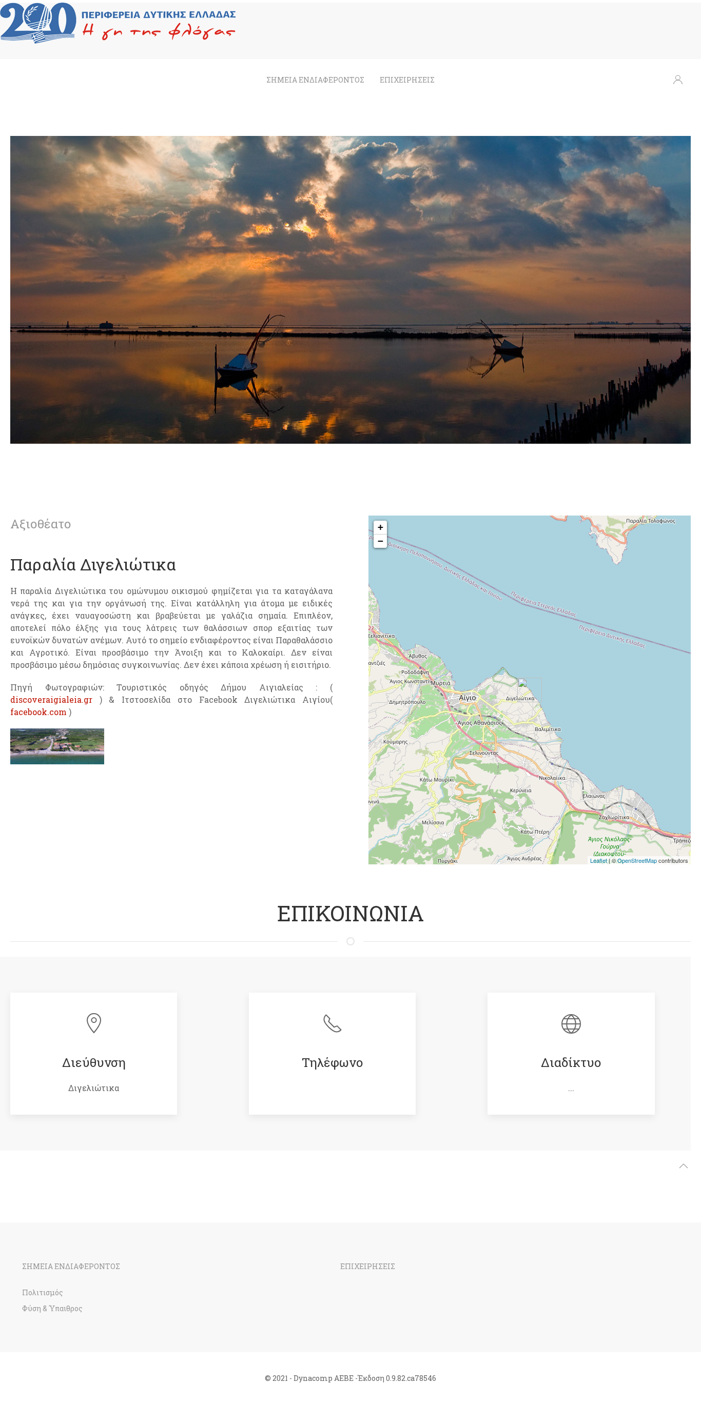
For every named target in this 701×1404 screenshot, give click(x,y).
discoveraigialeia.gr (51, 699)
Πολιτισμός (42, 1292)
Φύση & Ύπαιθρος (52, 1308)
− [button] (380, 541)
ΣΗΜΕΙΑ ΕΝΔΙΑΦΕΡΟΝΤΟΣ (315, 80)
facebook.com (38, 711)
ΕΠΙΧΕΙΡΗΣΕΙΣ (407, 80)
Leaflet (598, 860)
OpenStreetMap (637, 860)
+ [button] (380, 527)
